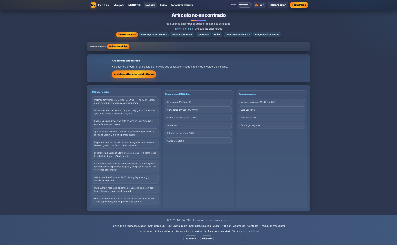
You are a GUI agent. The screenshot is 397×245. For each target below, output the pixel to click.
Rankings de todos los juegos (129, 225)
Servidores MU (156, 225)
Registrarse (299, 4)
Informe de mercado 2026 (180, 133)
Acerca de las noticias (238, 34)
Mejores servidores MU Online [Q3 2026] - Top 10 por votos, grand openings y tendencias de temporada (124, 101)
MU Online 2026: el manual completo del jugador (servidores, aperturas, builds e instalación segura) (125, 112)
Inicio (178, 28)
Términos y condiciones (246, 231)
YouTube (190, 238)
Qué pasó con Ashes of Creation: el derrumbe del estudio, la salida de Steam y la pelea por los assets (124, 133)
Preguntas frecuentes (267, 34)
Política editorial (163, 231)
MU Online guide (177, 225)
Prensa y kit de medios (189, 231)
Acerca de (239, 225)
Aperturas (203, 34)
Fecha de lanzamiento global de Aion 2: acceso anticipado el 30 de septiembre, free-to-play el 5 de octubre (124, 200)
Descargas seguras (250, 125)
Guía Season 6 (248, 109)
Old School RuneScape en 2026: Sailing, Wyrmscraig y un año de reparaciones (123, 179)
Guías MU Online (175, 140)
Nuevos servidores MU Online (182, 117)
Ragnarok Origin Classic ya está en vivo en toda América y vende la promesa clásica (123, 122)
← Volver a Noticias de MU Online (134, 74)
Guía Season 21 (248, 117)
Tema (233, 5)
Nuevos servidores (182, 34)
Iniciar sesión (278, 4)
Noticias (188, 28)
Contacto (252, 225)
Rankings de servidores (154, 34)
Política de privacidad (217, 231)
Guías (217, 34)
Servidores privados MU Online (182, 109)
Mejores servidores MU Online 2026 (258, 102)
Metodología (144, 231)
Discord (207, 238)
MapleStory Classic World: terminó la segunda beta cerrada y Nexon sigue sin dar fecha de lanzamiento (125, 144)
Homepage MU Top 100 (179, 102)
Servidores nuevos (200, 225)
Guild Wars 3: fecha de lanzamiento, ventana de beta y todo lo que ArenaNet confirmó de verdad (124, 189)
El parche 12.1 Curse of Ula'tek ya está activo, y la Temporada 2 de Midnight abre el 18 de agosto (125, 154)
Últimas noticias (127, 34)
